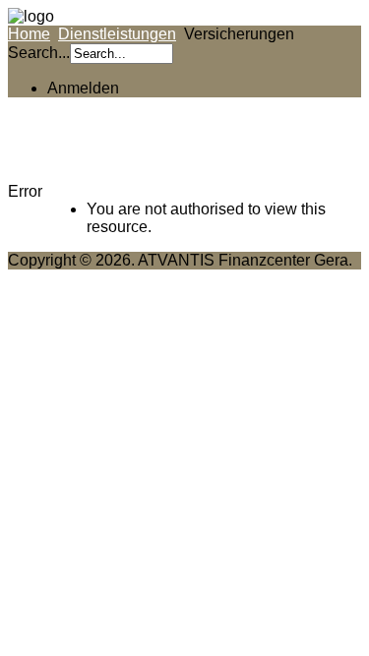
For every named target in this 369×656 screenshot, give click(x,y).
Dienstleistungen (117, 34)
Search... (39, 52)
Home (29, 34)
